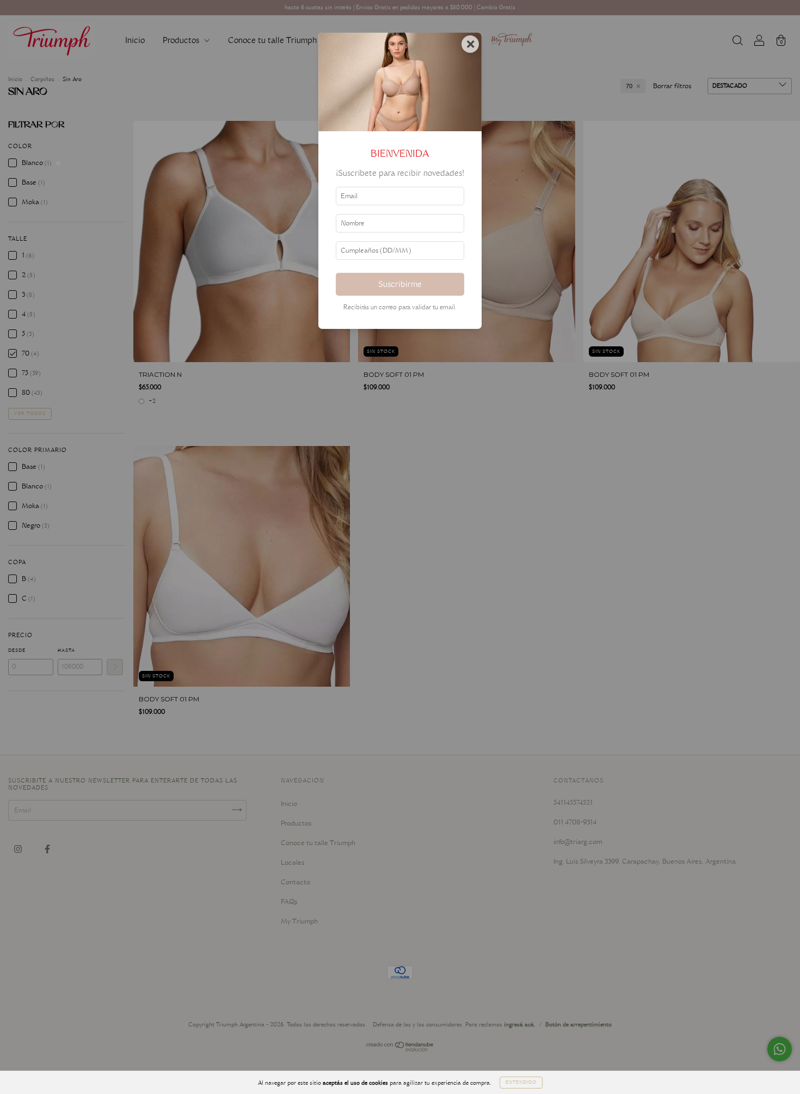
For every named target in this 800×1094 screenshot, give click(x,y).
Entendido (521, 1082)
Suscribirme (400, 284)
